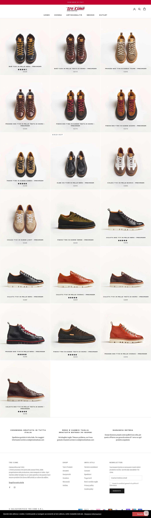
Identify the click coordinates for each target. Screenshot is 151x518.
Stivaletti (66, 471)
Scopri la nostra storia (16, 482)
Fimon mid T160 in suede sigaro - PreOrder (125, 125)
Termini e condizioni (91, 467)
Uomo (47, 15)
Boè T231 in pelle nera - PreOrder (25, 66)
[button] (22, 69)
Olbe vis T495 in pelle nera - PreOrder (75, 182)
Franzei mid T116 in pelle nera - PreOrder (25, 351)
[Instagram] (14, 487)
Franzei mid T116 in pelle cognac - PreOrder (126, 353)
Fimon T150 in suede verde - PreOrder (75, 240)
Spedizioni (87, 474)
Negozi (91, 15)
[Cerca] (139, 9)
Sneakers (66, 478)
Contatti (87, 471)
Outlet (103, 15)
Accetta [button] (140, 514)
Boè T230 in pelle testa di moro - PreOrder (75, 68)
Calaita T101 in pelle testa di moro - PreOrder (126, 296)
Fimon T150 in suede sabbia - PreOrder (25, 180)
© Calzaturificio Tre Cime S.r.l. (26, 509)
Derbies (65, 485)
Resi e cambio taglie (91, 482)
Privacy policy (89, 485)
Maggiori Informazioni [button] (92, 514)
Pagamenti (88, 478)
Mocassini (66, 482)
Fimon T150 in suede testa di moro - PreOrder (75, 351)
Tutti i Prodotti (67, 467)
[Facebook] (9, 487)
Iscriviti (117, 491)
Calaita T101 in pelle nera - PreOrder (25, 296)
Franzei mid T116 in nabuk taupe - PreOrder (125, 68)
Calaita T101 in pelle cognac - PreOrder (75, 294)
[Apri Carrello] (144, 9)
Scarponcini (67, 474)
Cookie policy (88, 489)
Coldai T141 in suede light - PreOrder (25, 240)
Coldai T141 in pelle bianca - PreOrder (125, 182)
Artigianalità (74, 15)
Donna (58, 15)
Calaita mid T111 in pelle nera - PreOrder (126, 237)
